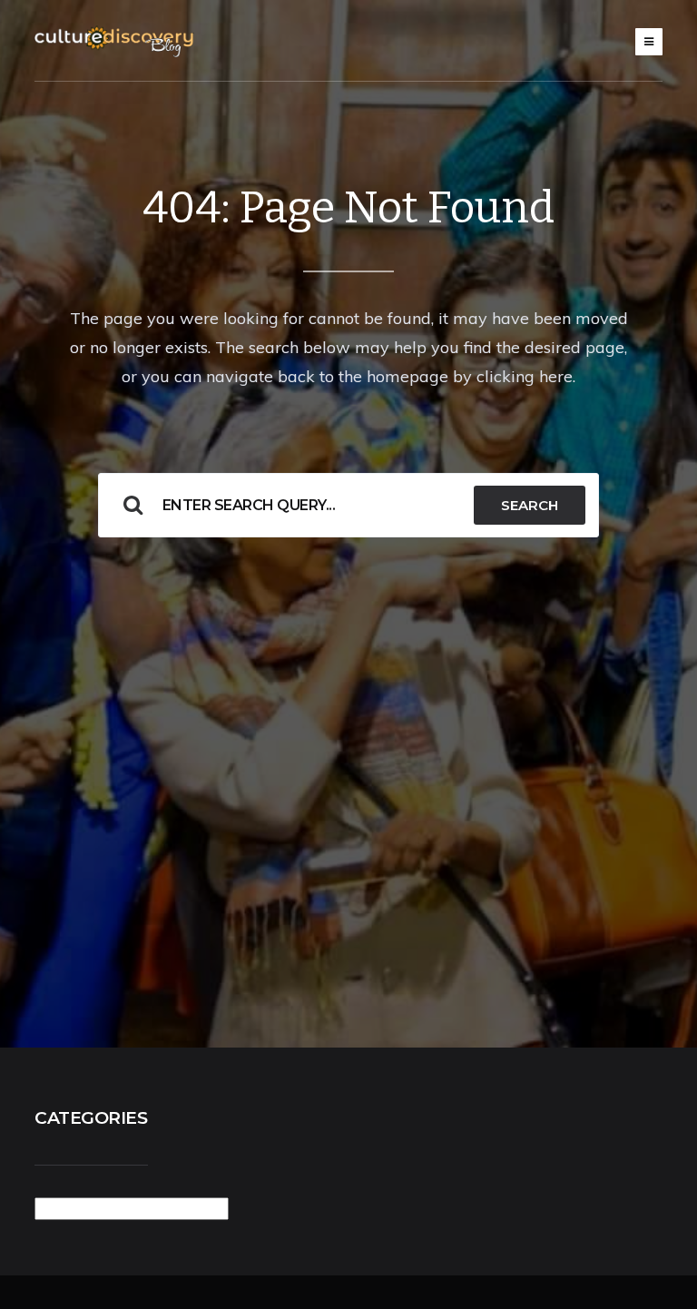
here (556, 376)
